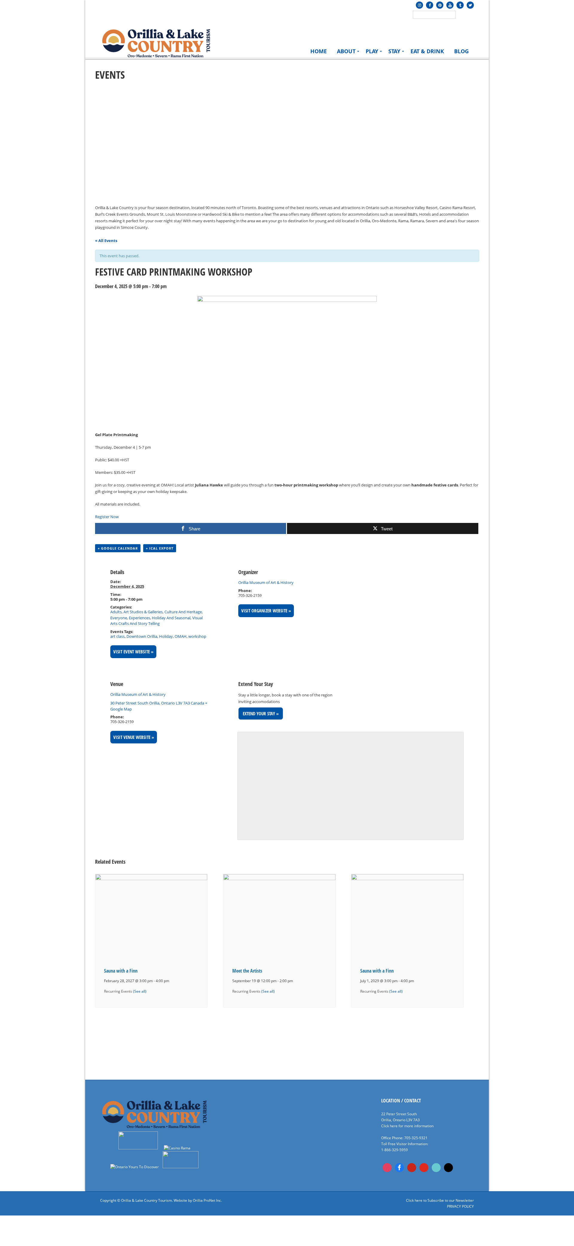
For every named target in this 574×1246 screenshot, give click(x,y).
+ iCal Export (159, 548)
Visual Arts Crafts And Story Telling (156, 620)
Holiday (166, 636)
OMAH (181, 636)
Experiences (139, 617)
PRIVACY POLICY (460, 1206)
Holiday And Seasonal (171, 617)
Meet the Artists (247, 970)
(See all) (139, 991)
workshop (197, 636)
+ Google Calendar (118, 548)
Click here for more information (407, 1125)
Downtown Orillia (141, 636)
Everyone (118, 617)
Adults (116, 611)
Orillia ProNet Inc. (207, 1200)
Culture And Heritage (183, 611)
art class (117, 636)
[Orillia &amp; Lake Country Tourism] (156, 42)
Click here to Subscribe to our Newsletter (440, 1200)
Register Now (107, 516)
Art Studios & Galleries (143, 611)
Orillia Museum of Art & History (266, 582)
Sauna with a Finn (121, 970)
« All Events (106, 240)
